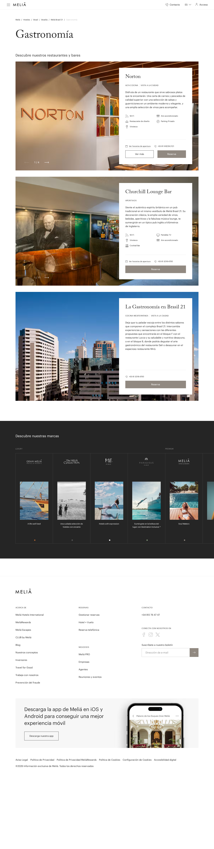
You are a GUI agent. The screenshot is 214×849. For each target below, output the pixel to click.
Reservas (84, 607)
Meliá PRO (84, 654)
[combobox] (188, 4)
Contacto (147, 607)
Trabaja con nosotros (27, 675)
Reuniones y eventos (90, 676)
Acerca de (21, 607)
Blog (18, 644)
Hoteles (26, 20)
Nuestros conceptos (27, 652)
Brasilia (44, 20)
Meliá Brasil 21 (57, 20)
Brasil (35, 20)
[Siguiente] (47, 162)
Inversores (21, 659)
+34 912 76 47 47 (151, 614)
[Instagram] (151, 634)
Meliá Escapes (23, 629)
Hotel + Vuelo (86, 622)
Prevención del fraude (28, 682)
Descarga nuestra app (41, 735)
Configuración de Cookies (137, 759)
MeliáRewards (23, 622)
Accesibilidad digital (165, 759)
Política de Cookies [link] (109, 759)
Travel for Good (24, 667)
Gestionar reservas (89, 614)
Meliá (18, 20)
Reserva (171, 154)
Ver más (139, 154)
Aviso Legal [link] (22, 759)
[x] (157, 634)
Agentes (83, 669)
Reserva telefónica (89, 629)
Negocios (84, 647)
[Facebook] (144, 634)
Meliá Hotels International (30, 614)
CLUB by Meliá (23, 637)
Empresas (84, 661)
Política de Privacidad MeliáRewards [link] (77, 759)
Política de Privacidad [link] (42, 759)
